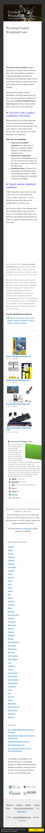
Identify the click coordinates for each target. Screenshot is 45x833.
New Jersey (12, 645)
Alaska (10, 550)
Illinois (10, 587)
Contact (19, 805)
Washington (12, 703)
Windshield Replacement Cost (18, 741)
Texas (10, 690)
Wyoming (11, 717)
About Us (9, 805)
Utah (9, 693)
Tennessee (12, 686)
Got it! (36, 830)
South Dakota (12, 683)
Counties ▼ (15, 491)
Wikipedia (15, 495)
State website (16, 498)
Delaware (11, 570)
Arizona (10, 553)
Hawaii (10, 581)
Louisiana (11, 604)
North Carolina (13, 656)
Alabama (11, 547)
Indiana (10, 591)
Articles (28, 805)
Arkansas (11, 557)
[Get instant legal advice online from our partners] (15, 795)
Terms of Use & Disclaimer (23, 808)
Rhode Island (12, 676)
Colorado (11, 564)
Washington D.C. (14, 707)
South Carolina (13, 679)
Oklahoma (11, 666)
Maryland (11, 611)
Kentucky (11, 601)
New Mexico (12, 649)
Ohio (9, 662)
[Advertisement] (21, 50)
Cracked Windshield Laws (20, 13)
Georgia (10, 577)
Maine (10, 608)
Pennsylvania (12, 673)
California (11, 560)
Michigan (11, 618)
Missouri (11, 628)
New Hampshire (13, 642)
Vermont (11, 696)
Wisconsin (11, 714)
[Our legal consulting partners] (30, 789)
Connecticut (12, 567)
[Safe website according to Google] (15, 789)
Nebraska (11, 635)
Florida (10, 574)
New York (11, 652)
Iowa (9, 594)
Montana (11, 632)
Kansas (10, 598)
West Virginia (12, 710)
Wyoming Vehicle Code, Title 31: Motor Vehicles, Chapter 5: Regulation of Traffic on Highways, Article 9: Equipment (21, 320)
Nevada (10, 639)
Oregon (10, 669)
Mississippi (12, 625)
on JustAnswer (26, 528)
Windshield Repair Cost (16, 745)
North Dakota (12, 659)
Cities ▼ (14, 488)
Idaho (10, 584)
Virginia (10, 700)
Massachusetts (13, 615)
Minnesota (11, 621)
